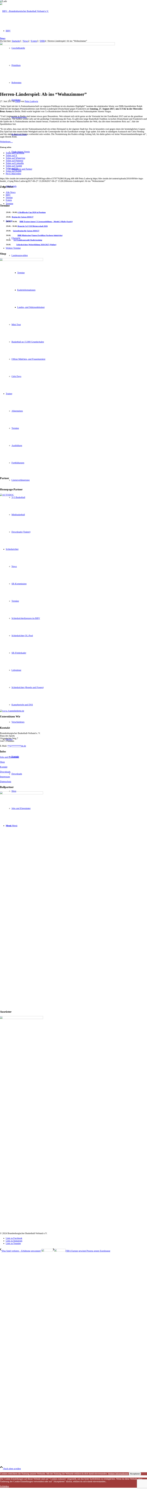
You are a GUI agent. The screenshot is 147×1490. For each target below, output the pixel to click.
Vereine (9, 197)
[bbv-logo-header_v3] (24, 11)
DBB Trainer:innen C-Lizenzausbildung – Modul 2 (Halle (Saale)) (46, 221)
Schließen (4, 1486)
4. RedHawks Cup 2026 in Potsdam (32, 212)
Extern (9, 200)
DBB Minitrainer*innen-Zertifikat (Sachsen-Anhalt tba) (40, 235)
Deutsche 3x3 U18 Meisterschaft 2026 (33, 226)
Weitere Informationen (118, 1473)
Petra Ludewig (31, 101)
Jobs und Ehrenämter (9, 757)
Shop (2, 762)
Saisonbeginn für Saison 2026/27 (26, 231)
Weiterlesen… (6, 141)
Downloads (5, 772)
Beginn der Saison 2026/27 (22, 217)
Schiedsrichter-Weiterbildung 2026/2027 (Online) (36, 245)
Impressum (5, 776)
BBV (8, 195)
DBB (17, 101)
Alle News (11, 192)
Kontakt (3, 767)
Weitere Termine (13, 248)
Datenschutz (5, 781)
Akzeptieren (135, 1474)
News (2, 38)
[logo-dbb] (57, 44)
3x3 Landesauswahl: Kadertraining (27, 240)
